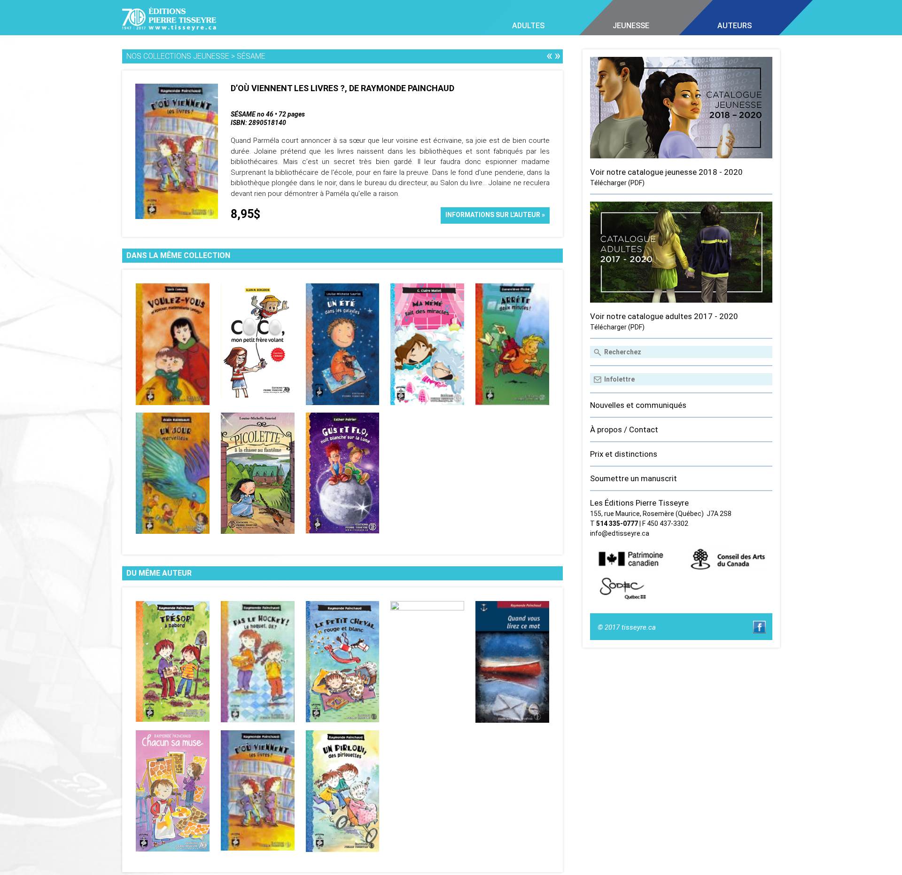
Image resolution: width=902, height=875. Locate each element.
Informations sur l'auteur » (495, 215)
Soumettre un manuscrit (633, 478)
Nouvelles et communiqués (638, 405)
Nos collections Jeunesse (177, 56)
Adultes (528, 25)
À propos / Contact (624, 429)
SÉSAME (251, 56)
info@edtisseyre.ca (619, 533)
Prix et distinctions (623, 454)
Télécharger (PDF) (617, 183)
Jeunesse (631, 25)
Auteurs (734, 25)
